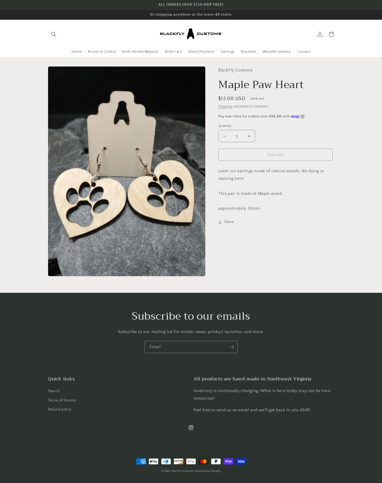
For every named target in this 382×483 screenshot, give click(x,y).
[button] (54, 34)
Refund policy (59, 409)
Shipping (225, 106)
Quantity (225, 126)
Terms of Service (62, 400)
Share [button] (229, 222)
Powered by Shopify (208, 471)
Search (54, 391)
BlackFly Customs (183, 471)
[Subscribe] (232, 347)
